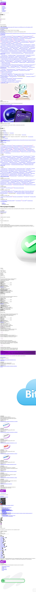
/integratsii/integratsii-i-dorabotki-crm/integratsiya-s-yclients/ (8, 477)
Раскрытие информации (13, 33)
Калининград (2, 543)
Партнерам (3, 11)
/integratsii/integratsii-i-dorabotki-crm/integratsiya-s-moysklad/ (8, 421)
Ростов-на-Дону (2, 549)
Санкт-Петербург (3, 537)
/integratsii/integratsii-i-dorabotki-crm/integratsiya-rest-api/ (8, 464)
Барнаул (1, 538)
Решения (3, 6)
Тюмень (1, 554)
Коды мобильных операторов (6, 512)
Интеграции (6, 134)
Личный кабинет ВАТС (3, 27)
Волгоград (2, 539)
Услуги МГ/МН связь (20, 27)
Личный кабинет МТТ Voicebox (12, 27)
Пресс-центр (2, 33)
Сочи (1, 553)
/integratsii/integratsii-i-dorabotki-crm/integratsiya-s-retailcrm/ (8, 453)
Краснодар (2, 544)
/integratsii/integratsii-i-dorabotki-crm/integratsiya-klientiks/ (8, 471)
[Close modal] (1, 525)
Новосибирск (2, 547)
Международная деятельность (27, 33)
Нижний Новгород (3, 546)
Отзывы (5, 33)
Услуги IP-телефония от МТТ (28, 27)
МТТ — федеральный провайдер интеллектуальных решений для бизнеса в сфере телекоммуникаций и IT (16, 513)
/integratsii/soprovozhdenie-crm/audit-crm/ (6, 483)
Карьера (8, 33)
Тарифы (3, 8)
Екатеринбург (2, 541)
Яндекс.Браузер (4, 569)
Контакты (18, 33)
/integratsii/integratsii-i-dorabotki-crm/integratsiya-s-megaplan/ (8, 432)
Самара (1, 551)
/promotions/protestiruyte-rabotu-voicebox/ (6, 104)
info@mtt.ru (2, 496)
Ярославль (2, 557)
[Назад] (1, 269)
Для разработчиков (10, 510)
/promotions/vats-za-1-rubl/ (4, 82)
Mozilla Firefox (4, 567)
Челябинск (2, 556)
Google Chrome (4, 568)
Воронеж (1, 540)
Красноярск (2, 545)
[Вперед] (2, 269)
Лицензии (21, 33)
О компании (4, 10)
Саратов (1, 552)
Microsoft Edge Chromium (6, 566)
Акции (3, 9)
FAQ (3, 511)
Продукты (3, 7)
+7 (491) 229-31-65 (3, 1)
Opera (3, 570)
